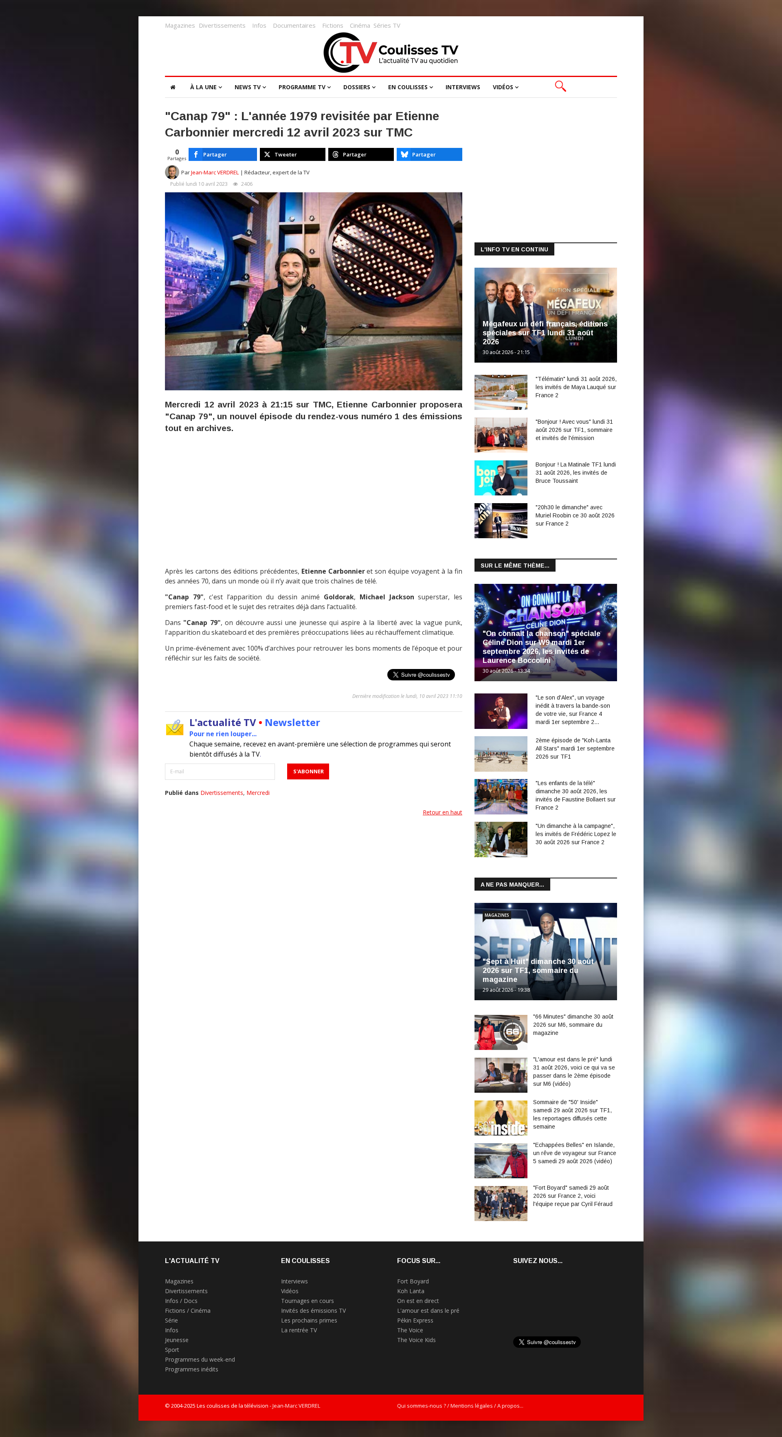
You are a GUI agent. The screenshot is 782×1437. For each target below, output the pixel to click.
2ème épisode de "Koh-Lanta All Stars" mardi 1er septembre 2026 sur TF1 (575, 748)
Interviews (463, 87)
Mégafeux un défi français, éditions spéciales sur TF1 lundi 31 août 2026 (545, 333)
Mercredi (258, 793)
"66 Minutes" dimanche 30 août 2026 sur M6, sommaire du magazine (573, 1024)
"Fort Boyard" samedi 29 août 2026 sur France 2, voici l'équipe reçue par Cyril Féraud (573, 1195)
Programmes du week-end (200, 1359)
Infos (259, 25)
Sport (172, 1349)
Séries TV (386, 25)
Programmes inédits (191, 1369)
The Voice (410, 1330)
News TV (248, 87)
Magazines (180, 25)
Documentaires (294, 25)
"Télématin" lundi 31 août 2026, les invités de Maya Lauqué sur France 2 (576, 387)
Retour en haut (442, 812)
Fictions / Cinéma (188, 1310)
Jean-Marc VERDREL (215, 172)
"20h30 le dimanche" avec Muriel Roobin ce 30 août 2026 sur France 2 (575, 515)
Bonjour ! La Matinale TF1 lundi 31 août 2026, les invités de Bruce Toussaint (576, 472)
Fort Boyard (413, 1281)
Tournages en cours (307, 1301)
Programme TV (302, 87)
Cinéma (360, 25)
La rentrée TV (299, 1330)
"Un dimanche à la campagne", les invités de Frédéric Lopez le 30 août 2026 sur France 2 (576, 834)
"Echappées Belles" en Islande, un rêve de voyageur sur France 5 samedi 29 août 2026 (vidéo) (574, 1153)
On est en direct (418, 1301)
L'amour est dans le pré (428, 1310)
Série (171, 1320)
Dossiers (356, 87)
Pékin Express (415, 1320)
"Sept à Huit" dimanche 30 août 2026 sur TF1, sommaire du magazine (538, 970)
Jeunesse (177, 1340)
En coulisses (408, 87)
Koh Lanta (410, 1291)
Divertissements (222, 25)
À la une (203, 87)
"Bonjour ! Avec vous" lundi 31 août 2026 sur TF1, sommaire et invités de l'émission (574, 429)
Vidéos (503, 87)
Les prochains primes (309, 1320)
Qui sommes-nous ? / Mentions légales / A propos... (460, 1405)
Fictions (332, 25)
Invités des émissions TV (313, 1310)
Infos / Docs (181, 1301)
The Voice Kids (416, 1340)
